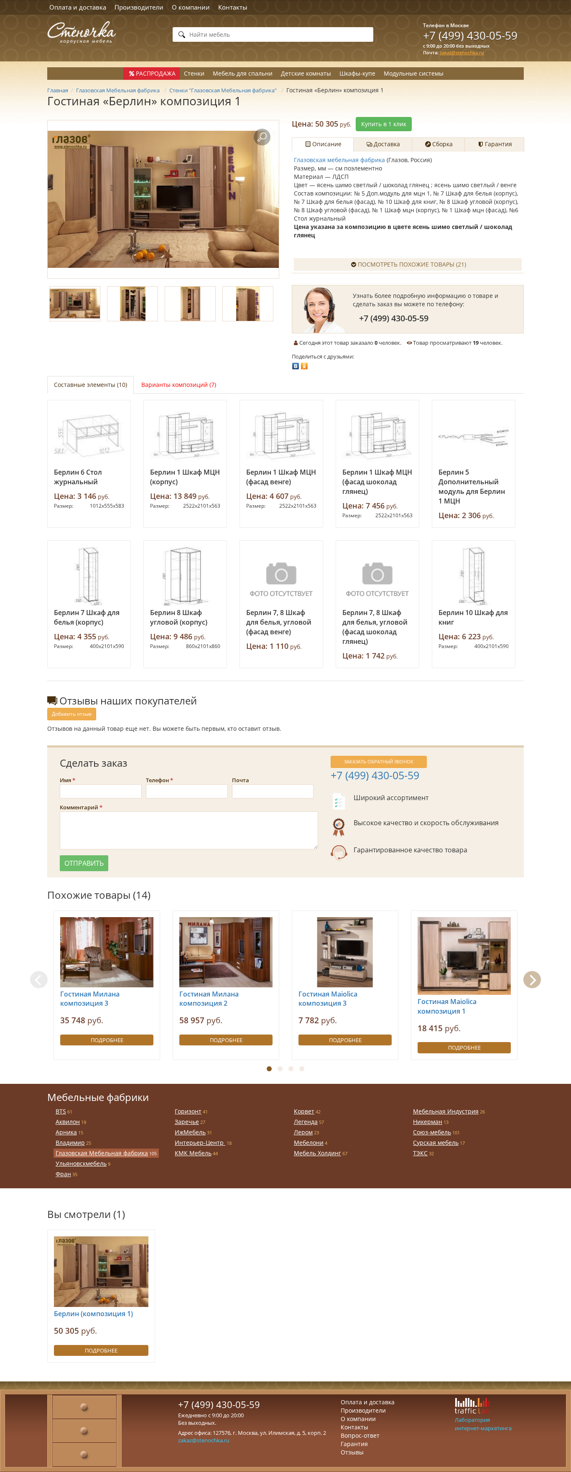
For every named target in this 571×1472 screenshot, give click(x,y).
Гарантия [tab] (498, 144)
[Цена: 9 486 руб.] (185, 576)
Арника (66, 1132)
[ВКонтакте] (295, 364)
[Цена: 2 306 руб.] (473, 436)
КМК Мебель (193, 1153)
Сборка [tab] (442, 144)
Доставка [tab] (387, 144)
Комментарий (79, 807)
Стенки (194, 73)
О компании (191, 7)
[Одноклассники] (304, 364)
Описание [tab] (327, 144)
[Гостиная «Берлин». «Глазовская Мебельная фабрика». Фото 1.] (163, 199)
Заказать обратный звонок (378, 761)
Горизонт (188, 1111)
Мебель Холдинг (317, 1153)
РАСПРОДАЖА (156, 73)
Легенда (306, 1122)
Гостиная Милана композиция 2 (209, 998)
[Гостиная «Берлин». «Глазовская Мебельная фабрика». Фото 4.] (248, 304)
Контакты (232, 7)
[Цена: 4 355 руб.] (89, 576)
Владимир (70, 1143)
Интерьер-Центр (200, 1143)
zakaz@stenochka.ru (462, 52)
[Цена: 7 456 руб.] (377, 436)
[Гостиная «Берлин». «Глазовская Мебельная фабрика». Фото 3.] (190, 304)
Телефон (157, 780)
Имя (65, 780)
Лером (303, 1132)
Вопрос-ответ (360, 1435)
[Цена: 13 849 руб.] (185, 436)
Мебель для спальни (243, 73)
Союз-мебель (432, 1132)
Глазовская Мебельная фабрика (102, 1153)
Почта (240, 780)
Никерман (427, 1122)
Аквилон (68, 1122)
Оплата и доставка (77, 7)
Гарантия (354, 1444)
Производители (139, 7)
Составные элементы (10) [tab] (90, 385)
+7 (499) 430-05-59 (470, 35)
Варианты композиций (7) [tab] (178, 385)
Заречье (187, 1122)
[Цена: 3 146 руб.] (89, 436)
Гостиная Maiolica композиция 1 (447, 1006)
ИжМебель (190, 1132)
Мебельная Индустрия (446, 1111)
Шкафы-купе (357, 73)
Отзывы (352, 1452)
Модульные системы (414, 73)
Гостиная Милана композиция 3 (90, 998)
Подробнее (107, 1040)
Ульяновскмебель (81, 1163)
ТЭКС (420, 1153)
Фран (63, 1174)
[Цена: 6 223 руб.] (473, 576)
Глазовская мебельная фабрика (339, 160)
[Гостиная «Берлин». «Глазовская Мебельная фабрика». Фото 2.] (132, 304)
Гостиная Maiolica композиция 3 (327, 998)
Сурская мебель (436, 1143)
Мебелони (309, 1143)
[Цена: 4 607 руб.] (281, 436)
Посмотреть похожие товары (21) (412, 264)
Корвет (304, 1111)
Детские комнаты (306, 73)
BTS (61, 1111)
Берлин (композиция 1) (93, 1313)
